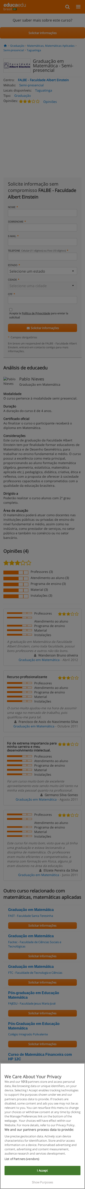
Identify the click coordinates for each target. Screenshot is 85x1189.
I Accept (42, 1170)
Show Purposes (42, 1182)
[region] (42, 1126)
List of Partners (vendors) (22, 1159)
